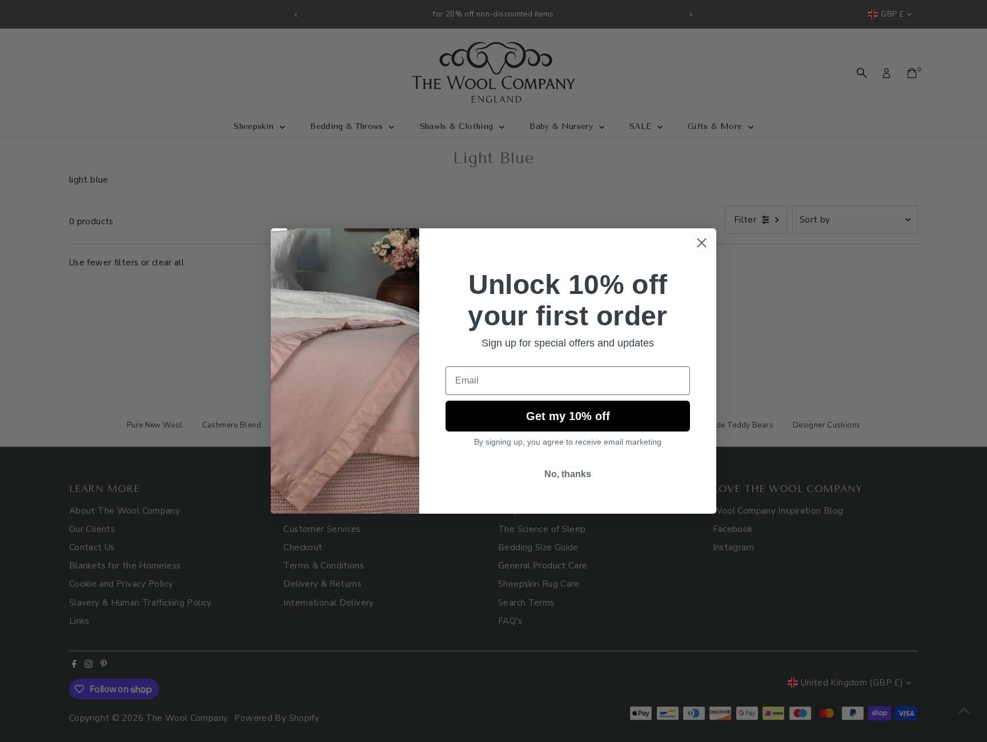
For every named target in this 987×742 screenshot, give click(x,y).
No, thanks (567, 474)
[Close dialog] (702, 243)
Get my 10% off (568, 416)
